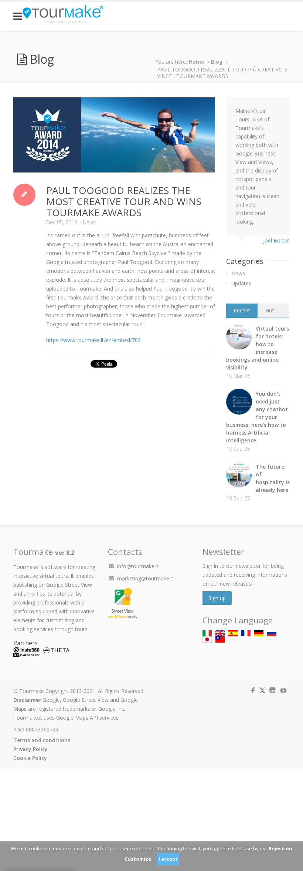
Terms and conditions (41, 740)
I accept (168, 859)
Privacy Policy (30, 749)
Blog (216, 61)
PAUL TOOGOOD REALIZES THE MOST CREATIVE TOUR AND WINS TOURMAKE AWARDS (123, 201)
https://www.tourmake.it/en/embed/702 (93, 340)
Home (196, 61)
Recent (242, 310)
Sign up (217, 598)
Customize (138, 858)
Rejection (280, 848)
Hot (269, 310)
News (89, 222)
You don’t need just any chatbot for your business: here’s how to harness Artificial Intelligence (257, 417)
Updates (241, 283)
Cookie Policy (30, 757)
